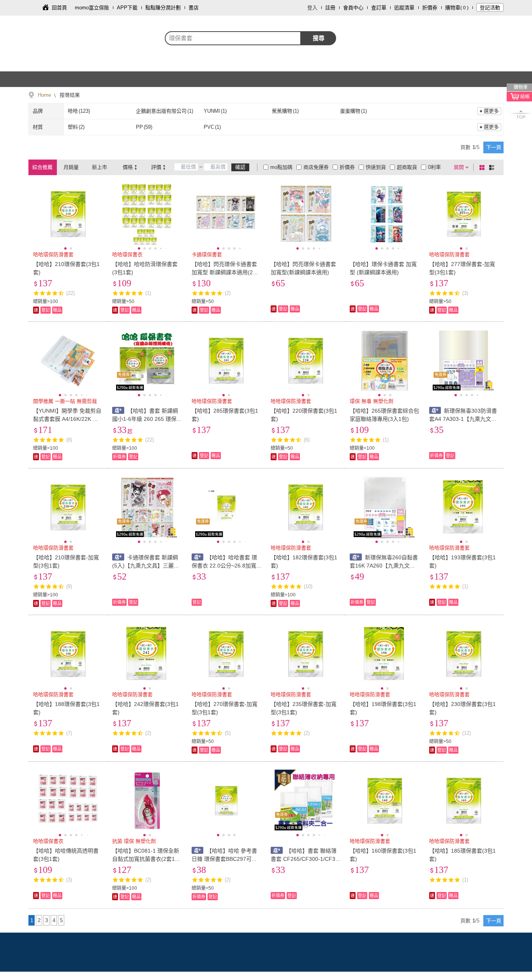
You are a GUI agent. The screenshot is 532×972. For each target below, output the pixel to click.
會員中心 (353, 8)
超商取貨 (407, 167)
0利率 (434, 167)
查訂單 (378, 8)
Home (44, 95)
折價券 (429, 8)
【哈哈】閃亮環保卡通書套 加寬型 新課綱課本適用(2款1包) (226, 272)
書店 (193, 8)
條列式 (493, 167)
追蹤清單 (404, 8)
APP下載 (127, 8)
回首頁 (59, 8)
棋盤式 (483, 167)
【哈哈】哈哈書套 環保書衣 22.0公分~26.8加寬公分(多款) (224, 565)
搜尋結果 (69, 95)
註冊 (330, 8)
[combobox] (233, 38)
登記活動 (490, 8)
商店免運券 (316, 167)
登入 (312, 8)
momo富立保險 (92, 8)
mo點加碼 (281, 167)
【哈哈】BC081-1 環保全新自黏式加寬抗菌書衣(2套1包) (145, 859)
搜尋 (318, 38)
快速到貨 (376, 167)
